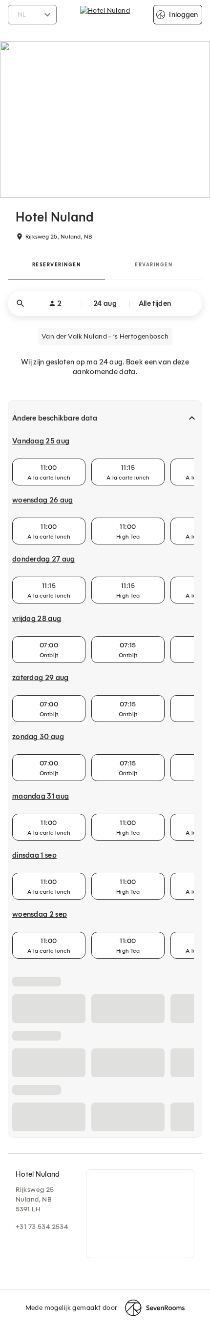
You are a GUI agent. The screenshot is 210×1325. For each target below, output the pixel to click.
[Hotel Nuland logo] (105, 14)
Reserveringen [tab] (56, 264)
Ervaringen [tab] (153, 264)
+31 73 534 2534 (42, 1227)
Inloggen (183, 14)
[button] (105, 303)
